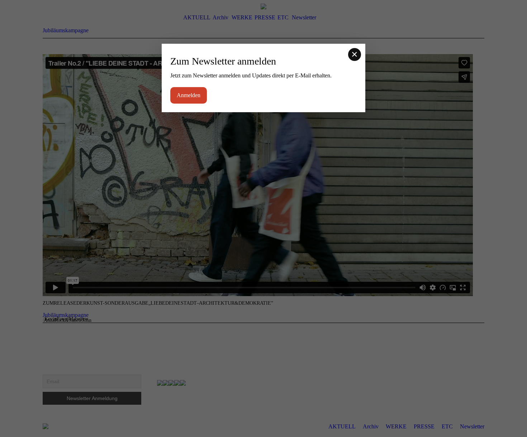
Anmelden (188, 95)
